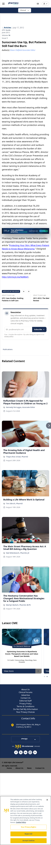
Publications (8, 349)
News (29, 768)
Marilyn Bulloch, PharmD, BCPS (18, 605)
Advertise (25, 695)
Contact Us (25, 698)
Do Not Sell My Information (25, 709)
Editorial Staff (25, 700)
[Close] (47, 799)
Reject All (28, 834)
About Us (25, 689)
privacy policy (8, 336)
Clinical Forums (25, 692)
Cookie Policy (21, 822)
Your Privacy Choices (25, 712)
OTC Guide (6, 30)
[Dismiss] (46, 230)
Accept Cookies (28, 840)
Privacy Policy (25, 703)
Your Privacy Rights (28, 827)
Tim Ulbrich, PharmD (14, 503)
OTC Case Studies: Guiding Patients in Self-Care (12, 299)
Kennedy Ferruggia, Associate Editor (20, 407)
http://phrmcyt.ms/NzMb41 (15, 276)
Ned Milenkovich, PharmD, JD (17, 553)
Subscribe (38, 329)
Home (9, 768)
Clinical (23, 10)
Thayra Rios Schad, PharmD (17, 457)
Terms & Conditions (25, 706)
